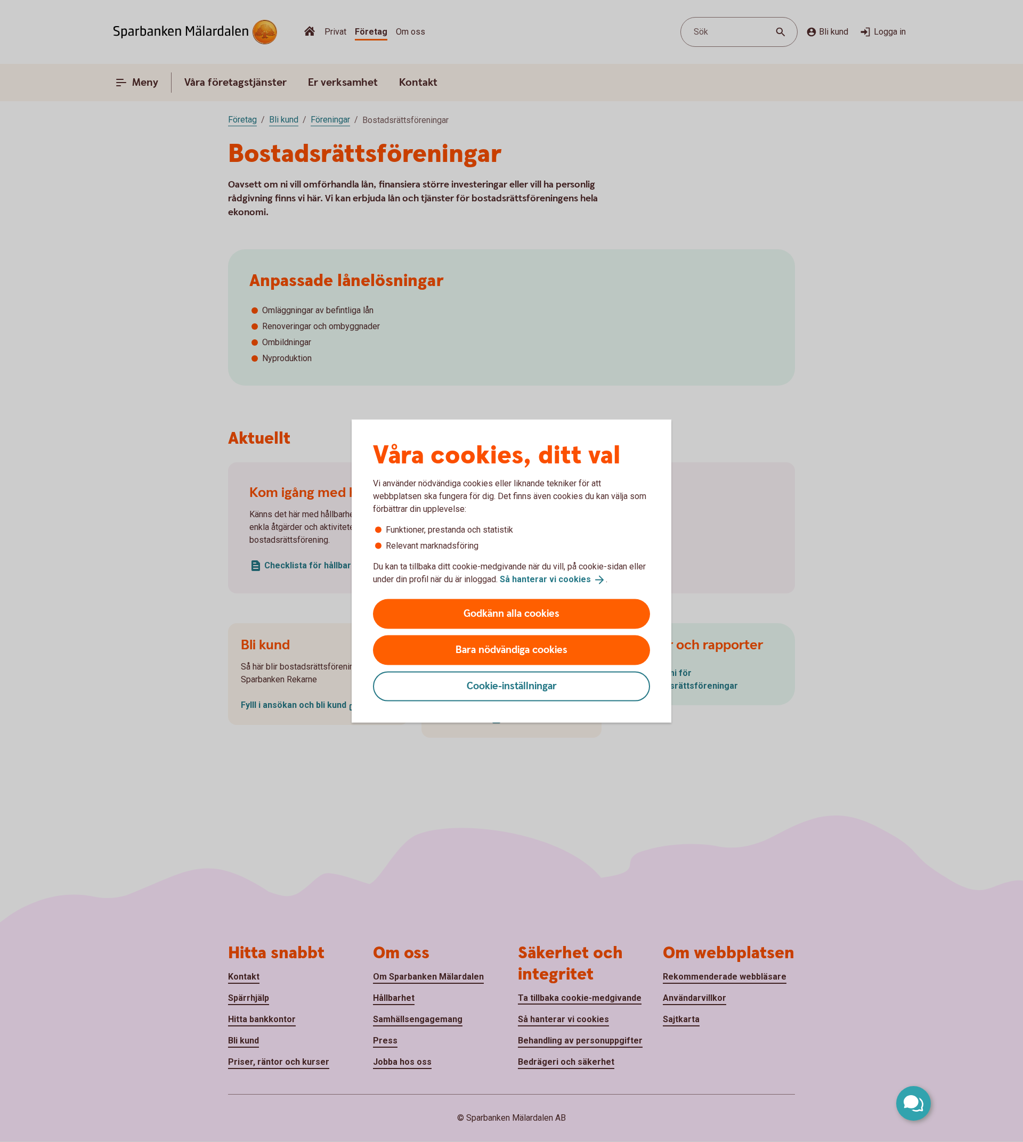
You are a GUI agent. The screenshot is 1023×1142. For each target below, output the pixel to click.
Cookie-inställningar (512, 685)
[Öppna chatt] (913, 1103)
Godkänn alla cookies (511, 613)
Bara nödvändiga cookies (511, 649)
